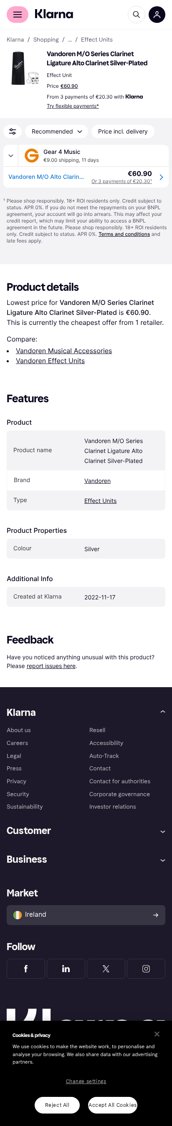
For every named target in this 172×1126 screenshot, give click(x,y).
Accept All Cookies (113, 1105)
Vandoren (97, 481)
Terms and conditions (124, 234)
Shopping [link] (46, 40)
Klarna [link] (15, 40)
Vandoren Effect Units (50, 360)
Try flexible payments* (73, 106)
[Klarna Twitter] (106, 969)
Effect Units (100, 501)
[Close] (157, 1034)
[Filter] (12, 131)
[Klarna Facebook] (26, 969)
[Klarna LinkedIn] (66, 969)
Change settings (86, 1081)
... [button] (70, 40)
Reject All (57, 1105)
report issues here (51, 665)
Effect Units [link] (97, 40)
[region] (86, 1073)
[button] (25, 68)
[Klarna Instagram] (146, 969)
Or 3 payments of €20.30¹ (121, 181)
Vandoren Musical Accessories (64, 350)
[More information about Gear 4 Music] (11, 155)
